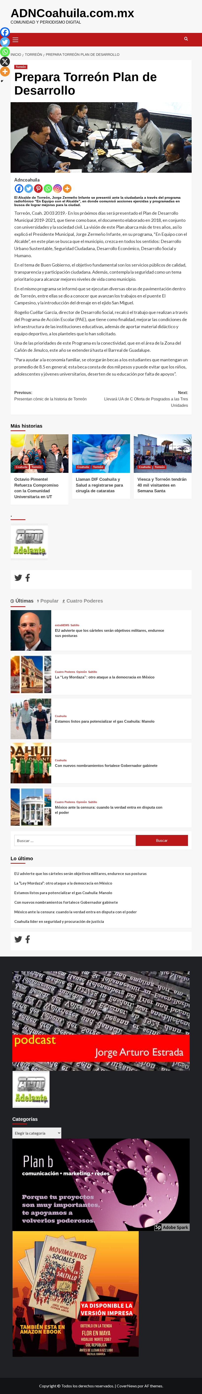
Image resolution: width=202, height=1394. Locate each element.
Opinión (81, 672)
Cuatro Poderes (65, 672)
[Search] (186, 39)
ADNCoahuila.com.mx (72, 13)
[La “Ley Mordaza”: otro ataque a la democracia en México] (31, 674)
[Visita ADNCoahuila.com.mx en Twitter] (18, 579)
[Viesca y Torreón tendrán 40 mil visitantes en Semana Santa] (163, 453)
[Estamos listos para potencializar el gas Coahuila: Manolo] (31, 718)
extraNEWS (62, 625)
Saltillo (74, 625)
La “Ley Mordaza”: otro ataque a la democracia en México (104, 677)
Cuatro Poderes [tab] (84, 601)
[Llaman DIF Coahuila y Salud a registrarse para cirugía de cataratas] (101, 453)
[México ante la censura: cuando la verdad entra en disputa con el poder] (31, 806)
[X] (5, 62)
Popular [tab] (49, 601)
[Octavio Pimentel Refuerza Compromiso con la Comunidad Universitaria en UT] (39, 453)
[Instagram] (57, 188)
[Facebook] (19, 188)
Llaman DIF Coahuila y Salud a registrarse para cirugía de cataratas (99, 485)
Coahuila (21, 466)
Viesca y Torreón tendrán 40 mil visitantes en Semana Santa (161, 485)
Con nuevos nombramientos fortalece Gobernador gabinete (106, 765)
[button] (15, 39)
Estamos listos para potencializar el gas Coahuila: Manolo (104, 721)
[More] (67, 188)
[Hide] (2, 81)
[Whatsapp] (48, 188)
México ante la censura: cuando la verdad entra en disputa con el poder (75, 912)
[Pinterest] (38, 188)
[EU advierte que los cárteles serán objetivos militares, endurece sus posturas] (31, 629)
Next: (146, 399)
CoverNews (127, 1385)
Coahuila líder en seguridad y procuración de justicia (59, 921)
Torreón (21, 66)
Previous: (50, 396)
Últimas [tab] (24, 601)
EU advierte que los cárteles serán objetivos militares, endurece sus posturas (80, 873)
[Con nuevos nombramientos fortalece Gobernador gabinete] (31, 762)
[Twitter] (28, 188)
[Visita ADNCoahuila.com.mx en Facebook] (27, 579)
